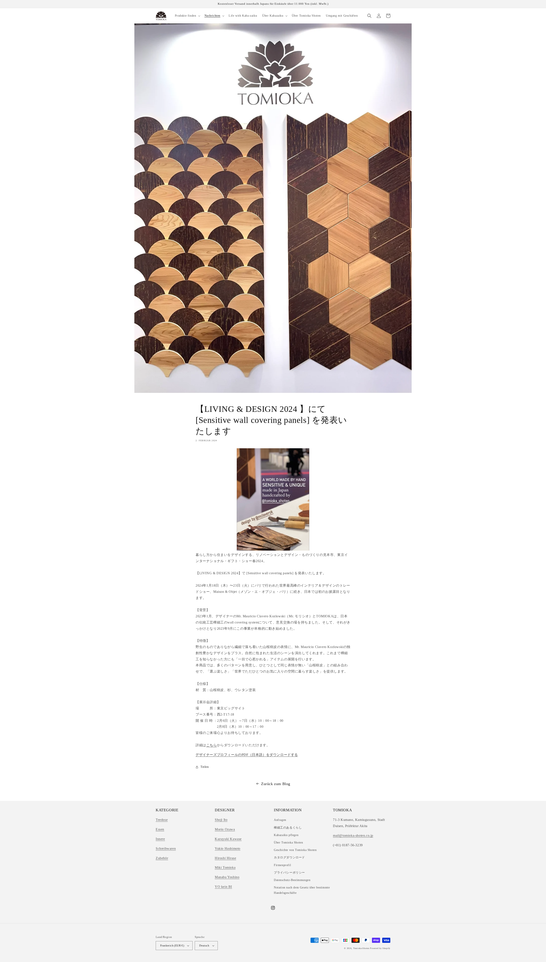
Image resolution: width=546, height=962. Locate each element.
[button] (187, 15)
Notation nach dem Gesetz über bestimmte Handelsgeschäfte (302, 890)
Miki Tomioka (225, 867)
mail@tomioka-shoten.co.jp (353, 835)
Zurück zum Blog (275, 784)
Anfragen (280, 820)
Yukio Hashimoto (227, 848)
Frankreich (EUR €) (172, 945)
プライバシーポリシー (289, 872)
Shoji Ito (221, 820)
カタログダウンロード (289, 857)
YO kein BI (223, 886)
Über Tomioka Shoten (288, 842)
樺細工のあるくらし (288, 827)
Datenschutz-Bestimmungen (292, 880)
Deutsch (204, 945)
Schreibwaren (166, 848)
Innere (160, 839)
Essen (160, 829)
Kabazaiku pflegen (286, 835)
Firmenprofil (282, 865)
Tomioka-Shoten (361, 948)
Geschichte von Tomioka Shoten (295, 850)
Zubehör (162, 858)
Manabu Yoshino (227, 877)
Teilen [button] (204, 766)
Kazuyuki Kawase (228, 839)
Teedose (162, 820)
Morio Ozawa (225, 829)
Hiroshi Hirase (225, 858)
